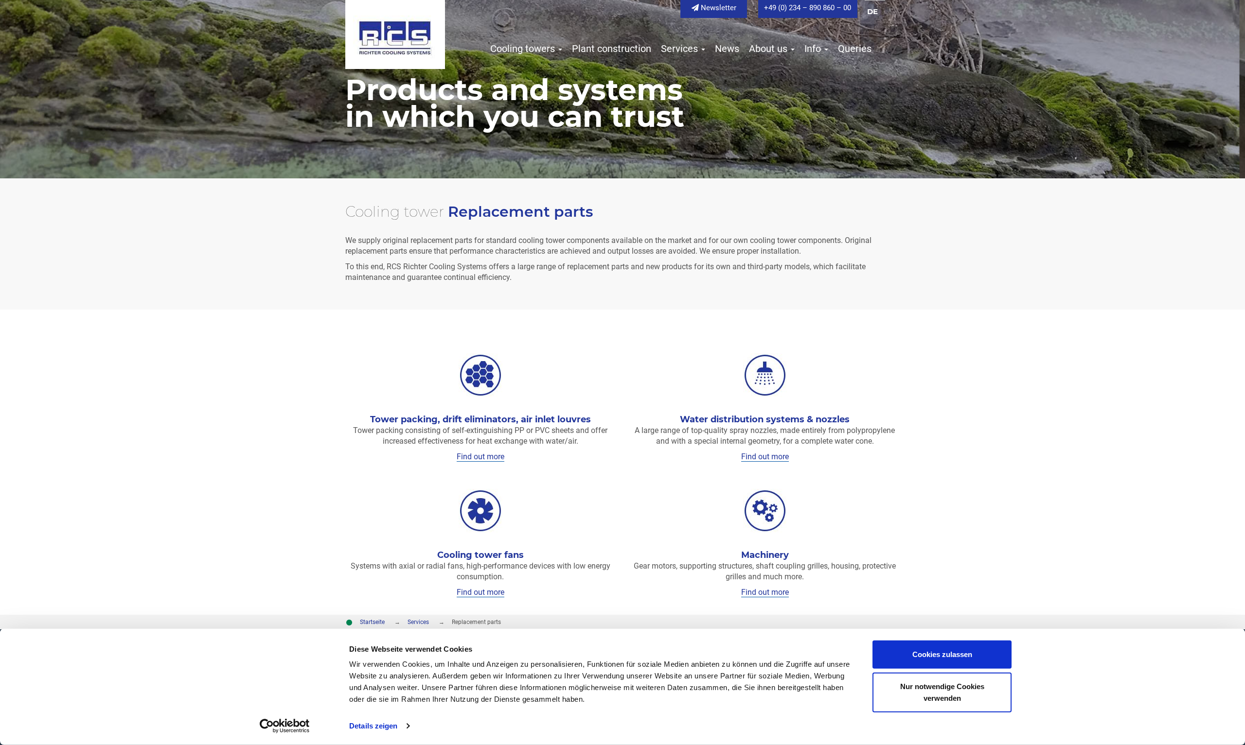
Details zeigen (373, 726)
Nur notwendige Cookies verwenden (942, 692)
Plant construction (610, 48)
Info (812, 48)
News (725, 48)
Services (679, 48)
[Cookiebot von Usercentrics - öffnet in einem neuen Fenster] (284, 726)
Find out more (480, 456)
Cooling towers (522, 48)
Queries (854, 48)
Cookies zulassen (942, 654)
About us (768, 48)
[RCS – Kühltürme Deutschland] (395, 33)
